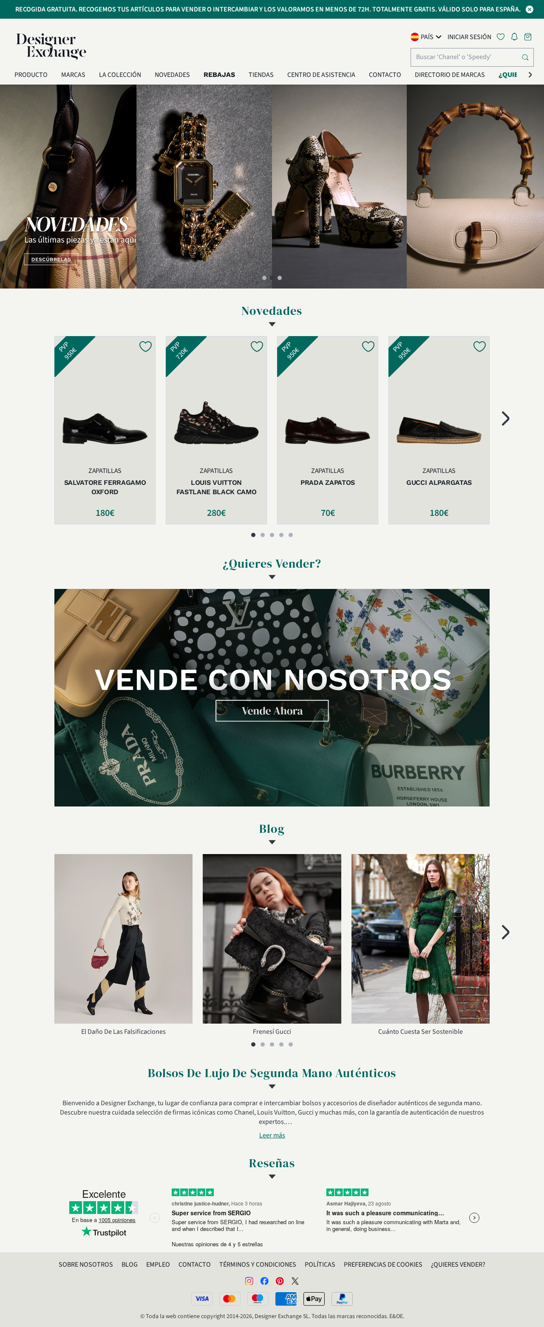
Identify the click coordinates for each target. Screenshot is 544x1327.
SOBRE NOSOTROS (86, 1264)
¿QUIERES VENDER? (458, 1264)
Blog (271, 828)
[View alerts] (517, 38)
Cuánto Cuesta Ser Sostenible (420, 1031)
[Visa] (202, 1299)
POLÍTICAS (320, 1264)
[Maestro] (258, 1299)
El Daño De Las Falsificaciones (123, 1031)
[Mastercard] (230, 1299)
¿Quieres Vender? (272, 563)
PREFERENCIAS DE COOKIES (383, 1264)
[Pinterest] (279, 1280)
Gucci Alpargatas (439, 482)
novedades (271, 310)
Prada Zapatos (327, 482)
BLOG (130, 1264)
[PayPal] (342, 1299)
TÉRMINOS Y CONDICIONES (257, 1264)
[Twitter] (295, 1280)
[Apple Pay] (314, 1299)
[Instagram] (249, 1280)
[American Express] (286, 1299)
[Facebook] (264, 1280)
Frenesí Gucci (272, 1031)
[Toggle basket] (529, 37)
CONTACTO (194, 1264)
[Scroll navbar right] (530, 75)
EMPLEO (158, 1264)
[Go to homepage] (51, 46)
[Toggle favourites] (502, 37)
